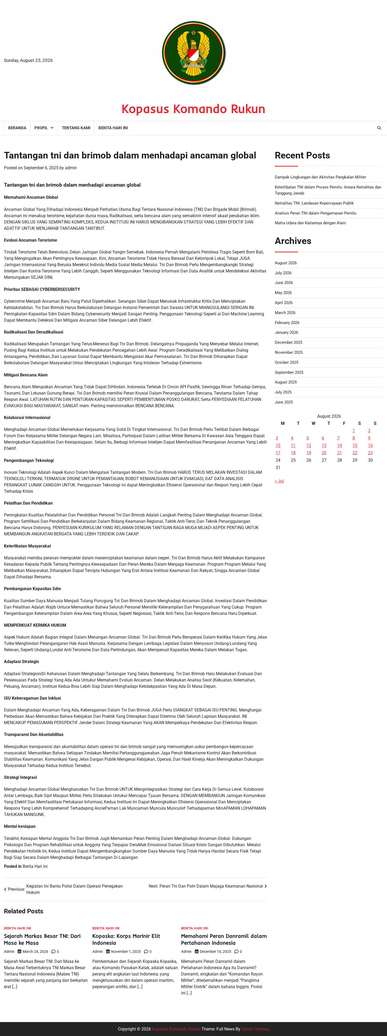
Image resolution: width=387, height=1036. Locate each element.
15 (355, 445)
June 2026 (284, 282)
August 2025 (286, 382)
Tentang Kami (76, 128)
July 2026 (283, 273)
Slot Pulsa (284, 697)
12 (308, 445)
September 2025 (289, 372)
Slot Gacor (284, 621)
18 (293, 452)
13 (324, 445)
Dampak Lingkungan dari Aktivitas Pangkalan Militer (320, 177)
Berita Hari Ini (113, 128)
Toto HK (282, 722)
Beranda (17, 128)
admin (71, 167)
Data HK (282, 495)
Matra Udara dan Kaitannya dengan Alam (310, 223)
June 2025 (284, 402)
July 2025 (283, 392)
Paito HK (283, 558)
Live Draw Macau (291, 684)
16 (370, 445)
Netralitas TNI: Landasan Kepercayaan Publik (314, 203)
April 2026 (283, 302)
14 (339, 445)
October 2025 (286, 362)
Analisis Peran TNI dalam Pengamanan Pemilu (315, 213)
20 (324, 452)
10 (278, 445)
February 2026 (287, 322)
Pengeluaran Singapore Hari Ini (304, 533)
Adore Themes (254, 1029)
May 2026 (283, 292)
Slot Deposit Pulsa (292, 507)
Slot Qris (283, 646)
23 (370, 452)
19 (308, 452)
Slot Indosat (286, 608)
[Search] (379, 128)
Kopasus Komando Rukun (193, 108)
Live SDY (283, 520)
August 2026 (286, 263)
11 (293, 445)
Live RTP (283, 583)
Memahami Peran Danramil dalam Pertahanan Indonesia (224, 939)
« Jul (279, 481)
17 (278, 452)
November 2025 (288, 352)
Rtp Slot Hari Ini (289, 659)
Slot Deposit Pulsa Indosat (299, 596)
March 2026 (285, 312)
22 (355, 452)
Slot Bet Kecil (287, 710)
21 (339, 452)
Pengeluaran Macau (293, 545)
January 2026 (286, 332)
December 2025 (288, 342)
